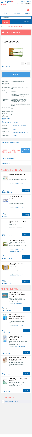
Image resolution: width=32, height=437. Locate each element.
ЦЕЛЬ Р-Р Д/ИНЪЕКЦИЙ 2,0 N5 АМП (18, 379)
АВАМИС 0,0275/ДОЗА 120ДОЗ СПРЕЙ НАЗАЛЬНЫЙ (16, 337)
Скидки (26, 21)
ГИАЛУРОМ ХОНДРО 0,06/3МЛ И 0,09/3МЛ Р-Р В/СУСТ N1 (18, 294)
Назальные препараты (19, 346)
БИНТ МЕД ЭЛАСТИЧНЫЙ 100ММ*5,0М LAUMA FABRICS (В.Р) (17, 359)
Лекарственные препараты (19, 125)
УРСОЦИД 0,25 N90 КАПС (17, 174)
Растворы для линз (18, 325)
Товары (5, 22)
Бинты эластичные (18, 368)
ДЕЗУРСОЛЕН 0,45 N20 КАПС (16, 197)
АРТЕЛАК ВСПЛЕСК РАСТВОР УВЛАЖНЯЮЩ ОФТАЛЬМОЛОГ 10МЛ (17, 316)
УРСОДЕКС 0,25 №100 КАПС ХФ (16, 264)
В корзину (16, 74)
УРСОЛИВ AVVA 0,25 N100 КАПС (17, 222)
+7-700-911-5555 (26, 2)
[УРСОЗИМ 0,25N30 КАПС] (3, 401)
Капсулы (15, 135)
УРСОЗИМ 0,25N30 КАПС (11, 401)
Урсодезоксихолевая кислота (18, 84)
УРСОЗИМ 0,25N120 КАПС (17, 240)
